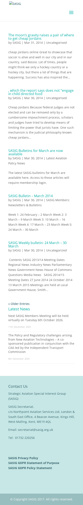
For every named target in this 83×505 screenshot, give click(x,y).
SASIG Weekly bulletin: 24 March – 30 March (37, 244)
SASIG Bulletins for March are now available (35, 152)
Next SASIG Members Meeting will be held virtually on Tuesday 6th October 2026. (38, 318)
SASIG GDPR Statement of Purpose (34, 463)
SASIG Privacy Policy (23, 458)
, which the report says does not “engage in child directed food (41, 92)
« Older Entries (19, 304)
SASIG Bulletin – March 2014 (30, 196)
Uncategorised (56, 43)
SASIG (17, 43)
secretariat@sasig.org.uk (35, 430)
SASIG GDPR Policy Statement (30, 468)
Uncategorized (56, 250)
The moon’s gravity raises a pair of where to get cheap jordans (41, 37)
